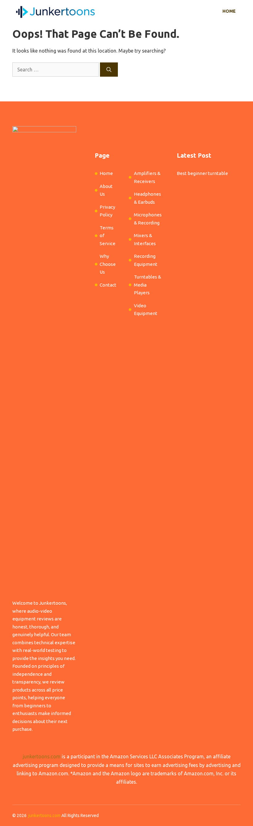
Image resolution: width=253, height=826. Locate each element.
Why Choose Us (108, 264)
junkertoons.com (41, 756)
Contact (108, 284)
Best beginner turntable (202, 173)
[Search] (109, 69)
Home (229, 11)
